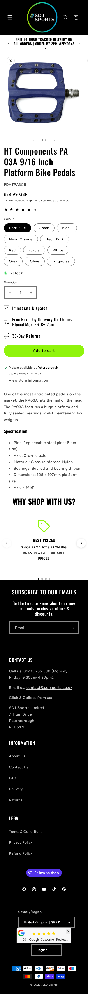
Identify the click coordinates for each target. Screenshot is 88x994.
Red (12, 250)
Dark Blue (17, 228)
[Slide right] (54, 141)
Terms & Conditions (25, 831)
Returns (15, 800)
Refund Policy (21, 853)
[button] (10, 17)
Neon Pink (54, 239)
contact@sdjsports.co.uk (49, 687)
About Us (17, 756)
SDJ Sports (50, 984)
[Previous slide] (6, 543)
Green (44, 228)
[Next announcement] (79, 44)
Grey (13, 261)
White (58, 250)
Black (67, 228)
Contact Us (18, 767)
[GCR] (21, 933)
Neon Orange (21, 239)
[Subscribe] (72, 628)
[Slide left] (34, 141)
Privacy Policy (21, 842)
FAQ (12, 778)
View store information (28, 380)
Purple (34, 250)
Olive (34, 261)
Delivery (16, 789)
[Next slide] (81, 543)
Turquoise (61, 261)
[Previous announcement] (9, 44)
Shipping (32, 200)
